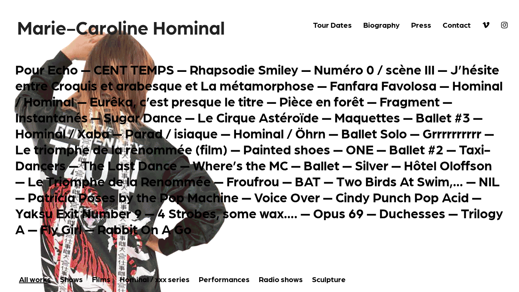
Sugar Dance (142, 117)
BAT (308, 181)
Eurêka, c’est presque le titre (177, 101)
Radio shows (281, 279)
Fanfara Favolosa (383, 85)
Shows (71, 279)
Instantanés (51, 117)
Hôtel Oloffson (448, 165)
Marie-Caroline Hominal (121, 26)
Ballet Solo (374, 133)
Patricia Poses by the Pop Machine (133, 197)
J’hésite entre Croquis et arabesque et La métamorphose (257, 77)
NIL (489, 181)
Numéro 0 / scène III (374, 69)
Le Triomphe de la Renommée (119, 181)
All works (35, 279)
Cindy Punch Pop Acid (402, 197)
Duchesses (412, 213)
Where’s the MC (240, 165)
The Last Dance (129, 165)
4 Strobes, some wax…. (227, 213)
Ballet (321, 165)
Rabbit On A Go (144, 228)
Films (101, 279)
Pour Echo (46, 69)
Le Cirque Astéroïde (258, 117)
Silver (371, 165)
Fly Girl (61, 228)
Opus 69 (338, 213)
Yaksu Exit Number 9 (78, 213)
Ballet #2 (416, 149)
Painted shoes (286, 149)
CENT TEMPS (133, 69)
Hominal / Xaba (62, 133)
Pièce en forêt (321, 101)
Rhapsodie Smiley (244, 69)
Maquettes (367, 117)
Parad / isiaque (171, 133)
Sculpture (329, 279)
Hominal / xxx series (155, 279)
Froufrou (252, 181)
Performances (224, 279)
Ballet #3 (443, 117)
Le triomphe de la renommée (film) (121, 149)
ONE (359, 149)
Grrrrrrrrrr (451, 133)
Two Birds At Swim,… (399, 181)
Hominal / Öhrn (279, 133)
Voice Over (287, 197)
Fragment (410, 101)
